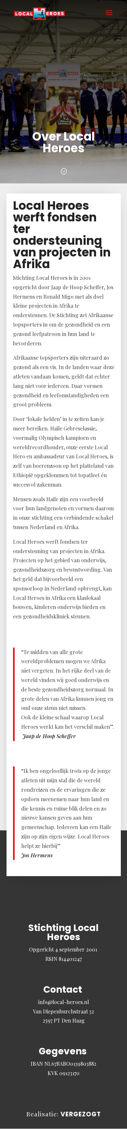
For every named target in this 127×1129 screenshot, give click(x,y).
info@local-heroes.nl (63, 1002)
